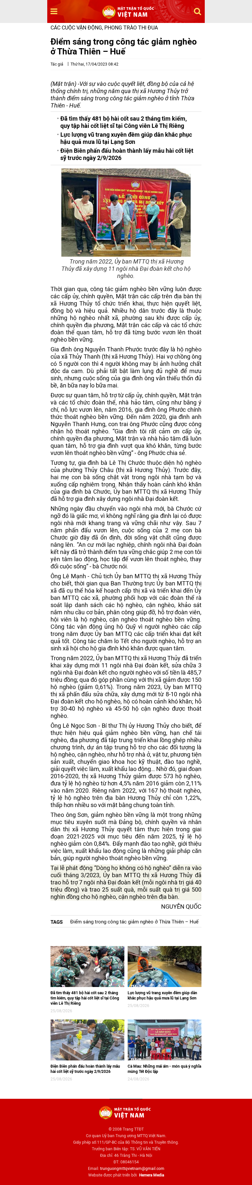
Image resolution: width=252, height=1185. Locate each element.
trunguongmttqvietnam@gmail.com (132, 1168)
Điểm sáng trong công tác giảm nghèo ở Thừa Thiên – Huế (134, 922)
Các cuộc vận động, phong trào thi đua (104, 28)
